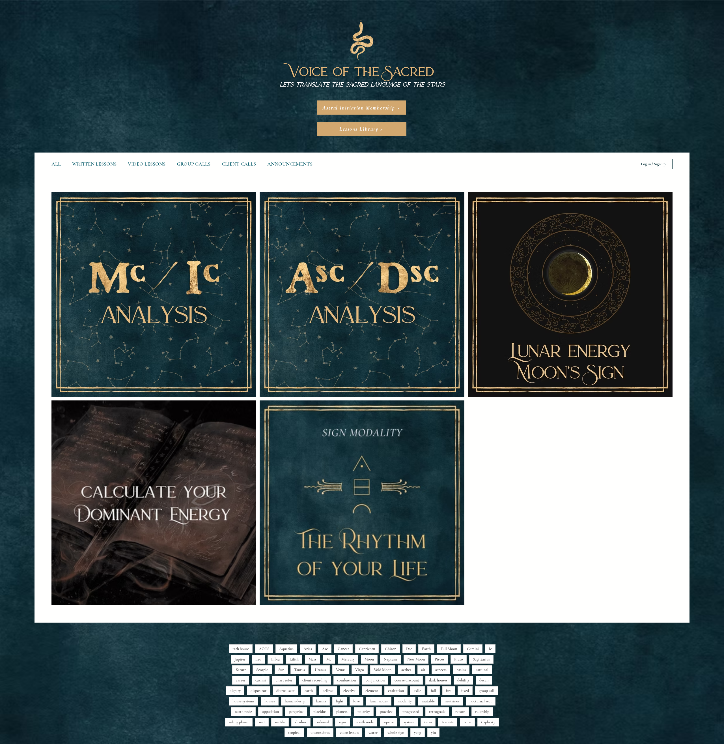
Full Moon (449, 648)
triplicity (488, 722)
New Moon (416, 659)
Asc (325, 648)
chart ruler (284, 680)
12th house (240, 648)
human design (295, 701)
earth (309, 690)
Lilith (294, 659)
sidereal (323, 722)
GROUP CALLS (193, 164)
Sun (281, 669)
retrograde (437, 711)
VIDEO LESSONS (146, 164)
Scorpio (262, 669)
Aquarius (286, 648)
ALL (56, 164)
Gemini (473, 648)
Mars (312, 659)
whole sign (395, 732)
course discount (407, 680)
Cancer (343, 648)
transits (448, 722)
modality (405, 701)
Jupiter (239, 659)
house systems (243, 701)
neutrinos (452, 701)
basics (461, 669)
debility (463, 680)
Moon (369, 659)
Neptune (390, 659)
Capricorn (367, 648)
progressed (410, 711)
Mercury (348, 659)
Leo (258, 659)
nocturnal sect (480, 701)
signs (342, 722)
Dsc (409, 648)
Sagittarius (481, 659)
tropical (294, 732)
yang (417, 732)
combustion (346, 680)
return (460, 711)
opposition (270, 711)
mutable (428, 701)
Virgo (359, 669)
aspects (441, 669)
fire (448, 690)
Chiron (390, 648)
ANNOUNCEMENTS (290, 164)
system (409, 722)
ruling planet (239, 722)
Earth (426, 648)
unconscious (320, 732)
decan (483, 680)
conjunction (375, 680)
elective (349, 690)
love (356, 701)
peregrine (296, 711)
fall (433, 690)
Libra (275, 659)
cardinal (482, 669)
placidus (319, 711)
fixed (465, 690)
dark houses (438, 680)
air (423, 669)
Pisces (439, 659)
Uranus (320, 669)
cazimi (260, 680)
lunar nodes (379, 701)
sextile (280, 722)
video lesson (349, 732)
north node (243, 711)
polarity (363, 711)
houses (269, 701)
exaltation (396, 690)
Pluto (458, 659)
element (371, 690)
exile (417, 690)
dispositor (258, 690)
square (388, 722)
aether (406, 669)
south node (365, 722)
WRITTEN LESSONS (94, 164)
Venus (340, 669)
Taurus (299, 669)
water (373, 732)
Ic (490, 648)
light (339, 701)
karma (321, 701)
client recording (314, 680)
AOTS (264, 648)
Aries (307, 648)
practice (386, 711)
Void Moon (382, 669)
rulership (482, 711)
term (428, 722)
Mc (328, 659)
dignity (235, 690)
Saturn (241, 669)
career (240, 680)
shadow (301, 722)
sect (262, 722)
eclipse (328, 690)
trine (467, 722)
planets (342, 711)
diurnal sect (285, 690)
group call (486, 690)
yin (433, 732)
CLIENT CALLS (239, 164)
